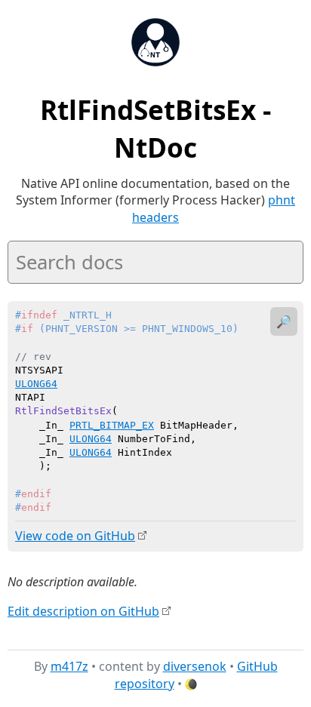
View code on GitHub (75, 535)
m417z (69, 666)
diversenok (194, 666)
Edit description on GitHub (83, 611)
